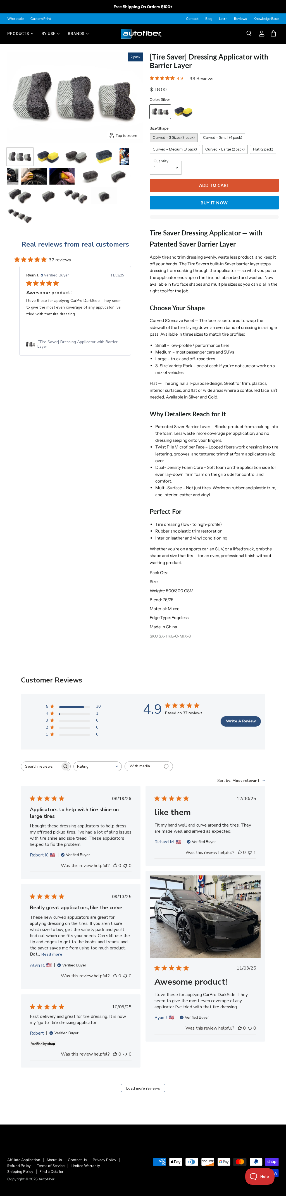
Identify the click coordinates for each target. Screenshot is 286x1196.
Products (18, 33)
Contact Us (77, 1159)
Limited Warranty (85, 1165)
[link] (75, 344)
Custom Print (40, 19)
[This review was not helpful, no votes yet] (125, 866)
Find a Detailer (51, 1171)
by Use (49, 33)
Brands (76, 33)
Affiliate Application (23, 1159)
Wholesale (15, 19)
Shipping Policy (20, 1171)
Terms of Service (51, 1165)
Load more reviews (143, 1088)
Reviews (240, 19)
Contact (192, 19)
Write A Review (241, 721)
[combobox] (97, 766)
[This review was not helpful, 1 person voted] (250, 852)
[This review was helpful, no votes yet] (115, 866)
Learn (223, 19)
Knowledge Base (266, 19)
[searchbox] (40, 766)
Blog (208, 19)
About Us (54, 1159)
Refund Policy (19, 1165)
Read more (51, 954)
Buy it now (214, 202)
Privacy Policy (104, 1159)
